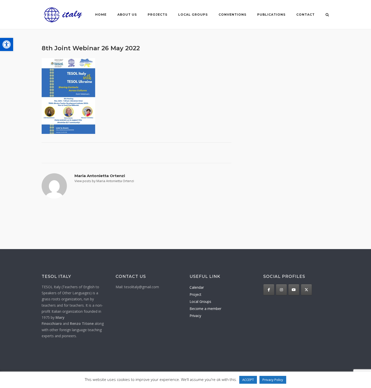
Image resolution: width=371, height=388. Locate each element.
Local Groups (200, 301)
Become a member (205, 308)
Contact (305, 14)
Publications (271, 14)
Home (101, 14)
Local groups (193, 14)
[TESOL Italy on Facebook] (268, 289)
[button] (6, 44)
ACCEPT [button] (248, 379)
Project (195, 294)
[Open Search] (327, 15)
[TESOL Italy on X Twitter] (306, 289)
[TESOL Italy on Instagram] (281, 289)
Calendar (197, 287)
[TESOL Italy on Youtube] (293, 289)
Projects (157, 14)
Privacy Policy (272, 379)
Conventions (232, 14)
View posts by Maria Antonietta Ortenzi (104, 181)
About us (127, 14)
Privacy (195, 315)
